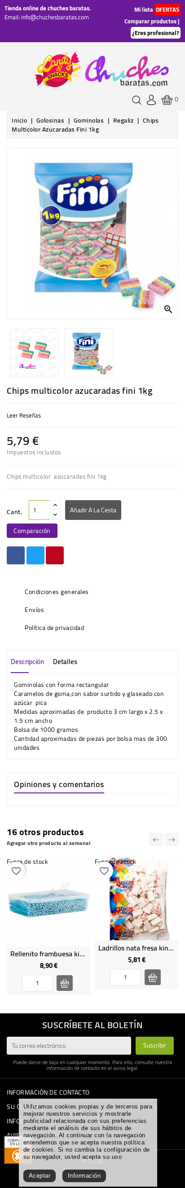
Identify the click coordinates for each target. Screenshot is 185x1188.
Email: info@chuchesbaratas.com (46, 17)
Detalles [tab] (65, 661)
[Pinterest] (55, 555)
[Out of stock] (65, 983)
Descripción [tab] (27, 661)
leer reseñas (24, 415)
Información (84, 1175)
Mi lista (143, 9)
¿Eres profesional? (155, 32)
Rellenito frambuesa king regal (57, 953)
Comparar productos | (151, 21)
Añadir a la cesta (93, 510)
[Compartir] (16, 555)
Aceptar (40, 1175)
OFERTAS (167, 9)
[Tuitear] (35, 555)
